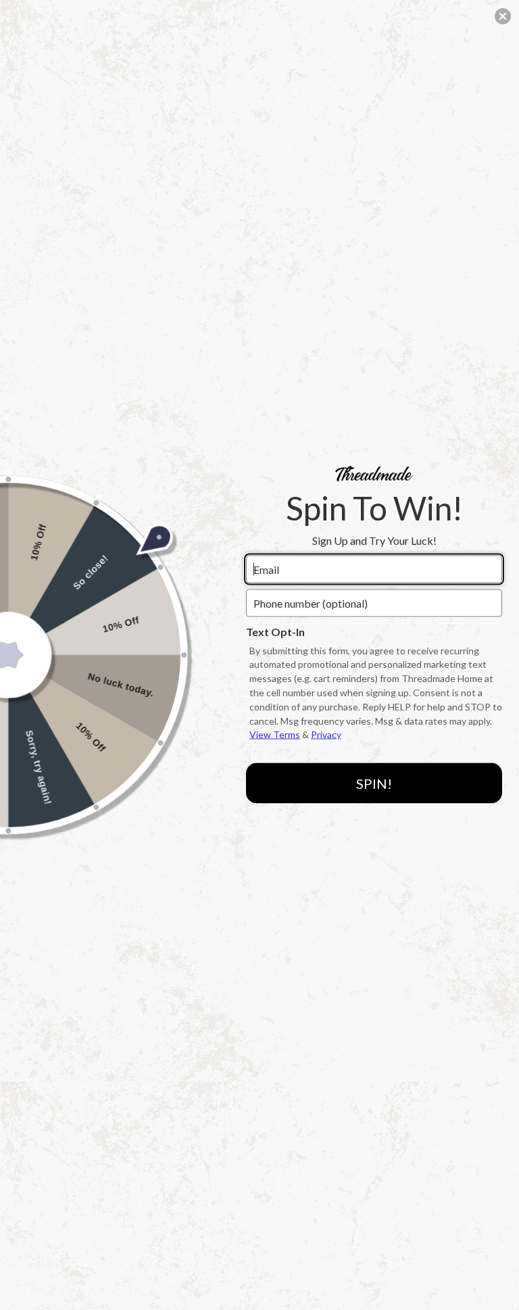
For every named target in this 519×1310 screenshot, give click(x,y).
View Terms (274, 734)
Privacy (326, 734)
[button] (503, 16)
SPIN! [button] (374, 783)
